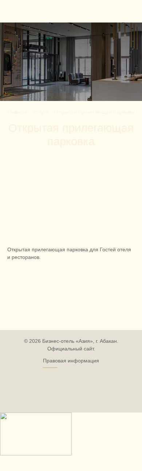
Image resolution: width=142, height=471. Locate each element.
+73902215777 (123, 9)
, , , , (44, 10)
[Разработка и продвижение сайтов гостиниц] (71, 389)
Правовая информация (71, 361)
